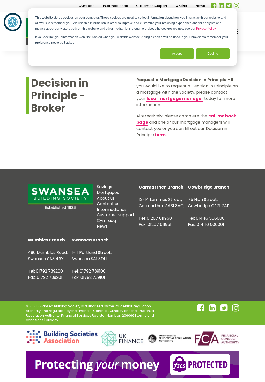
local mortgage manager (174, 98)
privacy (52, 319)
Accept (177, 53)
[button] (87, 6)
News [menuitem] (102, 226)
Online (181, 6)
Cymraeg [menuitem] (106, 221)
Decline (212, 53)
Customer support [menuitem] (116, 215)
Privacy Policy (206, 28)
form (160, 135)
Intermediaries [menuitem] (112, 209)
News (200, 6)
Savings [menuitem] (104, 187)
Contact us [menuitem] (108, 204)
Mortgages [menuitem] (108, 193)
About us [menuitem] (106, 198)
